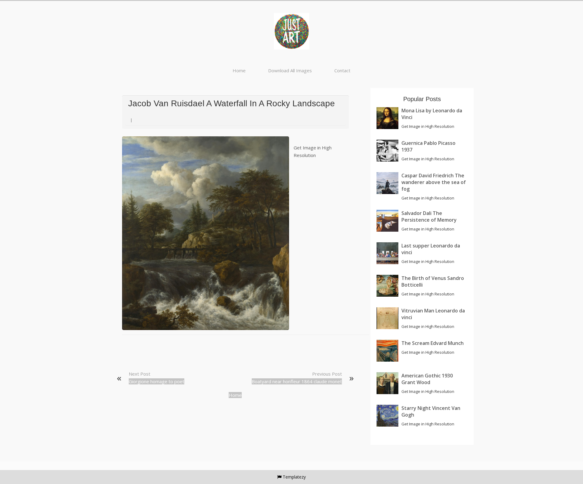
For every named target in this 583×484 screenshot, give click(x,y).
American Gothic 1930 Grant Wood (427, 379)
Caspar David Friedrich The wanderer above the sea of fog (433, 182)
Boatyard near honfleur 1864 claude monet (297, 381)
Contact (342, 70)
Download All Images (290, 70)
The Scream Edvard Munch (432, 343)
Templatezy (294, 477)
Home (239, 70)
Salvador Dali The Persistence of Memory (429, 216)
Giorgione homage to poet (156, 381)
